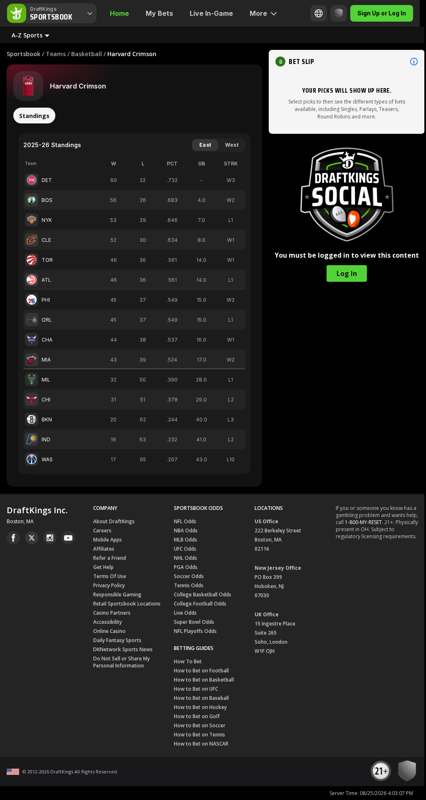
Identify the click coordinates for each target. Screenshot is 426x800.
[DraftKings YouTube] (68, 537)
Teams (56, 54)
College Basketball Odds (202, 594)
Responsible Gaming (117, 594)
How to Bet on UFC (196, 688)
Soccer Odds (189, 576)
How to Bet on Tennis (199, 734)
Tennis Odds (188, 585)
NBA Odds (186, 530)
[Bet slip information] (414, 61)
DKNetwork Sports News (123, 649)
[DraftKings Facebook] (13, 537)
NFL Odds (185, 521)
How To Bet (188, 661)
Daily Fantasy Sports (117, 640)
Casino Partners (112, 612)
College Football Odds (200, 603)
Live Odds (185, 612)
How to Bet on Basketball (204, 679)
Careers (102, 530)
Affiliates (103, 548)
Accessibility (107, 621)
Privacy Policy (109, 585)
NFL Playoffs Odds (195, 631)
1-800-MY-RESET (363, 522)
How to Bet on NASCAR (201, 743)
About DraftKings (114, 521)
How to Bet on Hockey (200, 707)
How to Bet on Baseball (201, 698)
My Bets (159, 13)
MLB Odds (185, 539)
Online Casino (109, 631)
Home (119, 13)
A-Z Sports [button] (27, 35)
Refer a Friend (109, 557)
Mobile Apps (107, 539)
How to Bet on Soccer (199, 725)
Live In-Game (211, 13)
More (258, 13)
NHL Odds (185, 557)
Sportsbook (23, 54)
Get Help (103, 567)
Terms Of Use (109, 576)
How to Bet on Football (201, 670)
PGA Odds (186, 567)
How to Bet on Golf (197, 716)
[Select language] (318, 13)
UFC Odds (185, 548)
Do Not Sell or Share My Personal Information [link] (121, 662)
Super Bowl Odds (194, 621)
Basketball (86, 54)
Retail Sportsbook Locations (127, 603)
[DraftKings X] (31, 537)
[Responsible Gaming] (338, 13)
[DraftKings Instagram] (50, 537)
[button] (347, 61)
